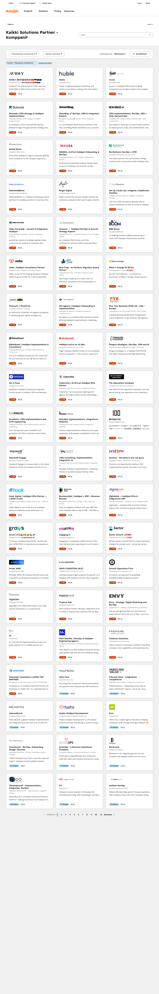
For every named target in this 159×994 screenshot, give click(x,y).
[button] (150, 24)
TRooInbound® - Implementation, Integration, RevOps (25, 786)
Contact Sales (47, 3)
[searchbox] (116, 34)
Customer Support (28, 3)
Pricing (57, 11)
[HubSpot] (12, 11)
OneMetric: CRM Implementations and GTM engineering (27, 420)
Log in (139, 3)
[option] (23, 54)
